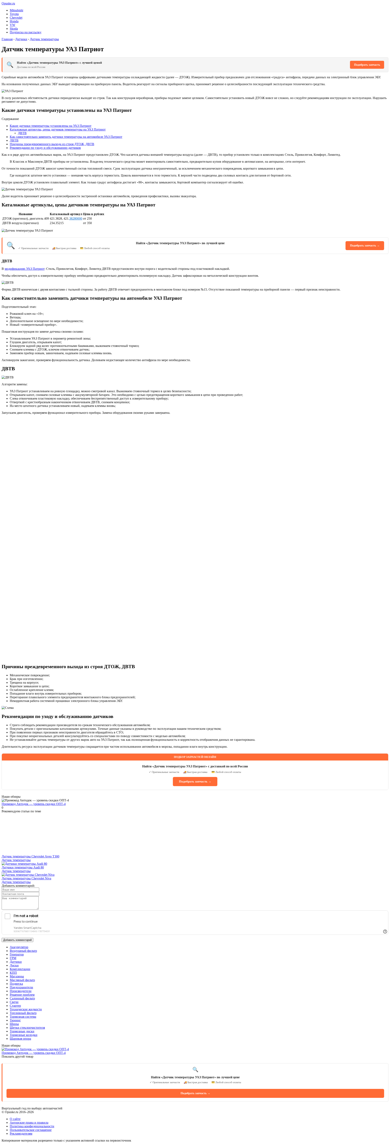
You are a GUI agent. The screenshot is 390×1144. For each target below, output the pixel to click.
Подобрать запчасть (367, 64)
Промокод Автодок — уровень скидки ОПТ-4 (34, 804)
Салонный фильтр (22, 998)
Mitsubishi (16, 10)
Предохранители (21, 987)
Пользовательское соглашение (31, 1130)
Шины (14, 1024)
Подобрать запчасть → (365, 245)
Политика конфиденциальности (32, 1126)
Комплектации (20, 969)
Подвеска (16, 983)
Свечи (14, 1002)
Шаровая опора (20, 1038)
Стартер (15, 1005)
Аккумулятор (19, 947)
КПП (13, 972)
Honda (14, 21)
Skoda (14, 28)
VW (12, 25)
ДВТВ (22, 133)
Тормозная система (23, 1016)
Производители (20, 991)
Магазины (17, 976)
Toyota (14, 14)
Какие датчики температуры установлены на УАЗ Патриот (50, 125)
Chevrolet (16, 17)
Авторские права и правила (29, 1122)
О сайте (15, 1119)
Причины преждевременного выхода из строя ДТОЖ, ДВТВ (52, 144)
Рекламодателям (21, 1133)
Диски (14, 965)
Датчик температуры (16, 860)
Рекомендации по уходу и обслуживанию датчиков (45, 147)
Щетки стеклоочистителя (27, 1027)
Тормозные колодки (23, 1035)
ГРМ (13, 958)
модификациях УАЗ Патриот (24, 268)
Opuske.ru (8, 3)
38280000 (75, 218)
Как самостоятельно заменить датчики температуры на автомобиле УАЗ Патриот (66, 136)
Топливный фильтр (23, 1013)
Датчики (16, 961)
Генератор (17, 954)
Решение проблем (22, 994)
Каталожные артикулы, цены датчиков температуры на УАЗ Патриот (58, 129)
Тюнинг (15, 1020)
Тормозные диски (22, 1031)
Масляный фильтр (22, 980)
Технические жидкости (26, 1009)
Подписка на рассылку (25, 32)
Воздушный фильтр (23, 950)
